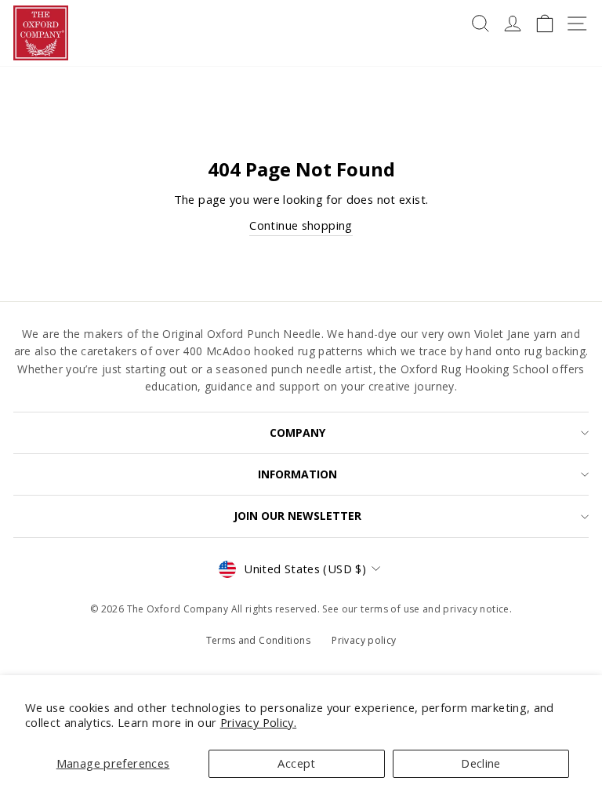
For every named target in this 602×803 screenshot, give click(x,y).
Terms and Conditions (258, 640)
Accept (296, 763)
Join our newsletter (297, 515)
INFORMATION (297, 474)
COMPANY (297, 432)
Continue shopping (300, 225)
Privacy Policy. (258, 722)
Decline (481, 763)
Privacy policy (364, 640)
